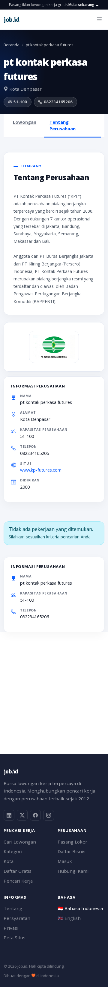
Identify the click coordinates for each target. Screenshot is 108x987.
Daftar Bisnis (72, 851)
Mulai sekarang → (83, 4)
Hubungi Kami (73, 871)
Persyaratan (17, 918)
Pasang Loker (72, 842)
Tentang (13, 908)
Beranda (12, 44)
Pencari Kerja (18, 881)
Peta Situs (15, 937)
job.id (11, 771)
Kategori (13, 851)
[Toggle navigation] (99, 19)
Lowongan (24, 122)
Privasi (11, 928)
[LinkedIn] (9, 815)
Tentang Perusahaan (63, 125)
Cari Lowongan (20, 842)
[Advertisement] (54, 686)
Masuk (65, 861)
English (69, 918)
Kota (9, 861)
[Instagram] (48, 815)
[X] (22, 815)
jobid (11, 20)
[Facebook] (35, 815)
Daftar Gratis (18, 871)
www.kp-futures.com (41, 470)
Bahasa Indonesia (80, 908)
